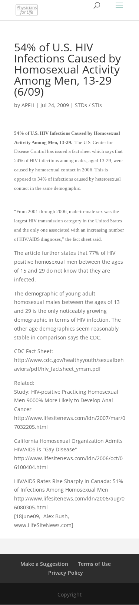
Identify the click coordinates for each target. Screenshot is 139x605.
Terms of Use (94, 563)
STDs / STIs (88, 105)
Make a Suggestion (44, 563)
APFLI (27, 105)
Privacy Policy (65, 572)
